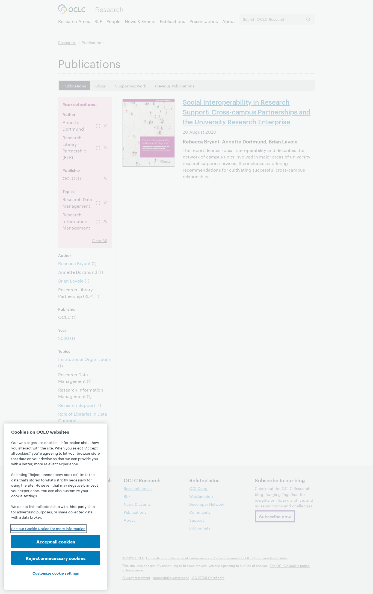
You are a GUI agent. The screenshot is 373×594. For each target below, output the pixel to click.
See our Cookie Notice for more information (48, 528)
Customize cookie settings (55, 573)
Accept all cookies (55, 541)
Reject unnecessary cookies (55, 558)
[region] (55, 507)
